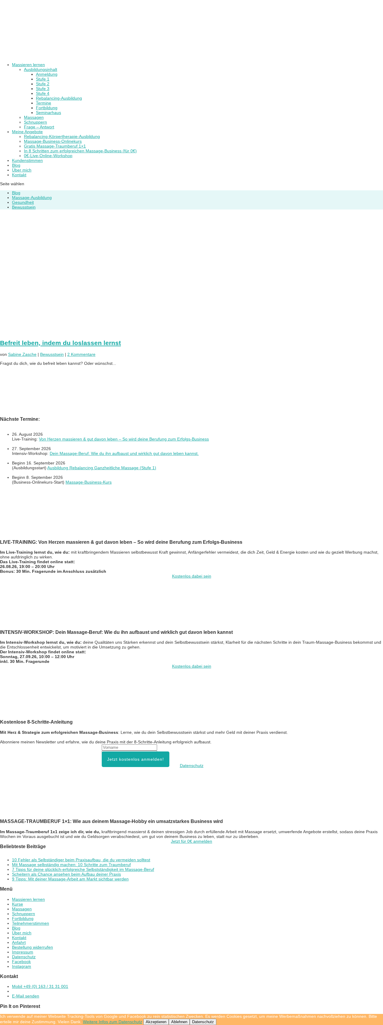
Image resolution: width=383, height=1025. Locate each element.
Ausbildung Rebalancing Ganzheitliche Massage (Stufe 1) (101, 467)
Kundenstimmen (27, 160)
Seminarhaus (48, 112)
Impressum (22, 952)
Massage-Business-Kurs (89, 482)
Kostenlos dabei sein (191, 576)
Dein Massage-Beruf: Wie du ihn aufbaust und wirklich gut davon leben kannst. (124, 453)
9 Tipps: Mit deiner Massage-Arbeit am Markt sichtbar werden (70, 879)
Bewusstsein (24, 207)
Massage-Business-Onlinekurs (53, 141)
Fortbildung (46, 107)
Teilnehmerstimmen (30, 923)
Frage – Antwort (39, 126)
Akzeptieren (156, 1022)
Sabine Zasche (22, 354)
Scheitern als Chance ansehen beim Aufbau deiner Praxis (66, 874)
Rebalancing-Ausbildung (59, 98)
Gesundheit (23, 202)
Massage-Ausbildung (32, 197)
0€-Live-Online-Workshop (48, 155)
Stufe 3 (42, 88)
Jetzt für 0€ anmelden (191, 841)
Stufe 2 (42, 83)
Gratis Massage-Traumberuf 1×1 (55, 146)
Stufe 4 (42, 93)
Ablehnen (179, 1022)
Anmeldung (46, 74)
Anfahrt (19, 942)
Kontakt (19, 174)
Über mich (21, 932)
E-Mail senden (25, 996)
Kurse (17, 904)
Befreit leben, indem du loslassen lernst (60, 342)
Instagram (21, 966)
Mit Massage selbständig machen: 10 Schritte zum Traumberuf (71, 864)
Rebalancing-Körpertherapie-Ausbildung (62, 136)
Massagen (34, 117)
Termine (43, 103)
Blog (16, 192)
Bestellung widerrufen (32, 947)
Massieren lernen (28, 899)
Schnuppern (35, 122)
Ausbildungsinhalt (40, 69)
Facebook (21, 961)
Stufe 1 (42, 79)
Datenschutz (191, 765)
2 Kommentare (81, 354)
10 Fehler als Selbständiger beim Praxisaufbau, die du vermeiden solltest (81, 859)
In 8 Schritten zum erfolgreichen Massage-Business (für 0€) (80, 150)
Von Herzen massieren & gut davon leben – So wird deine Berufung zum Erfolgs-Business (124, 439)
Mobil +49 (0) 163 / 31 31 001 (40, 986)
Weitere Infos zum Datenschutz (112, 1021)
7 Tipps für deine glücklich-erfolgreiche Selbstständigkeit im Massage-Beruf (83, 869)
